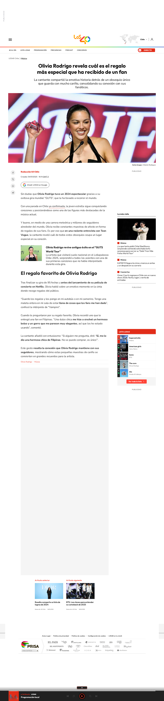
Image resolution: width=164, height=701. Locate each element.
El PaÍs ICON (87, 649)
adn (118, 642)
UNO (70, 645)
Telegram (13, 192)
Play (82, 696)
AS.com (109, 642)
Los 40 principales (65, 642)
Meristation (121, 649)
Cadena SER (101, 642)
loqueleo (109, 649)
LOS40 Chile (82, 39)
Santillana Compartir (90, 642)
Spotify (92, 619)
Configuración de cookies (97, 636)
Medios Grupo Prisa (30, 650)
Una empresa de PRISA (30, 644)
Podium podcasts (76, 649)
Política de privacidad (61, 636)
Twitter (13, 179)
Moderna (63, 649)
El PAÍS (52, 642)
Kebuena (125, 645)
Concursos (82, 50)
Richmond (51, 649)
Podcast (69, 50)
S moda (98, 649)
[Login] (152, 39)
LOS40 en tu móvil (115, 636)
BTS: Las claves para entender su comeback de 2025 (80, 603)
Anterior (67, 696)
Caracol (127, 642)
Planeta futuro (116, 645)
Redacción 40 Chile (30, 171)
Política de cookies (78, 636)
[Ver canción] (124, 339)
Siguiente (96, 696)
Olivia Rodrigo (26, 362)
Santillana (77, 642)
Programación (40, 50)
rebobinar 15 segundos (73, 696)
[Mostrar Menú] (12, 39)
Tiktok (67, 619)
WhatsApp (13, 186)
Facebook (13, 172)
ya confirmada (57, 206)
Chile (142, 39)
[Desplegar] (82, 687)
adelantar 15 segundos (90, 696)
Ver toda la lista (135, 381)
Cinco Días (87, 645)
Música (24, 58)
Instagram (72, 619)
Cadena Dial (97, 645)
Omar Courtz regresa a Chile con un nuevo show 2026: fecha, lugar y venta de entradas (136, 277)
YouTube (77, 619)
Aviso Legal (46, 636)
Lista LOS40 (25, 50)
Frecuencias (56, 50)
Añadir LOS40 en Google (37, 185)
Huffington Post (56, 645)
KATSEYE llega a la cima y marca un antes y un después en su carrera (136, 264)
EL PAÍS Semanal (106, 645)
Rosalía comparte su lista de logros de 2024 (47, 603)
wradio (77, 645)
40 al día (12, 50)
